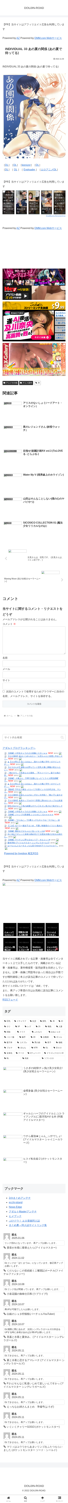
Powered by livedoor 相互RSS (21, 853)
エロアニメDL (49, 169)
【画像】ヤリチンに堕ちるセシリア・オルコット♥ (28, 840)
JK (39, 383)
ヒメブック (15, 1216)
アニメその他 (11, 383)
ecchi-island (15, 1202)
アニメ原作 (27, 383)
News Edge (15, 1207)
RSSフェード (10, 999)
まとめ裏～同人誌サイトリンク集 (28, 1225)
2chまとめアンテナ (20, 1198)
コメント (9, 624)
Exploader (30, 169)
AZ (18, 38)
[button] (62, 737)
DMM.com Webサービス (48, 38)
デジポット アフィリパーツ (55, 216)
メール (6, 669)
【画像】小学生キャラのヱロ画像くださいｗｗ (27, 753)
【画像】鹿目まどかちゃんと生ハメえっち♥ (26, 831)
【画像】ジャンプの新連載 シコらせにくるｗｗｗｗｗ (30, 814)
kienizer (26, 165)
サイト (6, 680)
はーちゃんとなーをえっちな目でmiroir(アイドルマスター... (32, 846)
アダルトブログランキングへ (19, 748)
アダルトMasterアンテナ (23, 1211)
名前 (5, 657)
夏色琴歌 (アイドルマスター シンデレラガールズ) (28, 843)
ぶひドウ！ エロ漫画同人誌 (24, 1220)
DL (6, 165)
